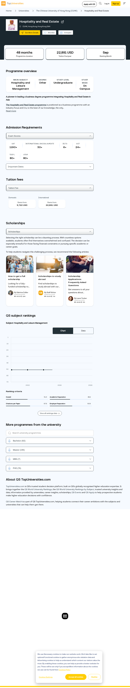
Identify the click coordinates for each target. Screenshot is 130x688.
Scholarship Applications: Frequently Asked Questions (77, 281)
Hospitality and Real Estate (39, 21)
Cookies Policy (64, 670)
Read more (11, 111)
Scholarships (14, 231)
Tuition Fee (13, 188)
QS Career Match (14, 501)
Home (9, 11)
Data (83, 330)
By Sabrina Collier (21, 292)
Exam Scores (14, 136)
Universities (24, 11)
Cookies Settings (46, 677)
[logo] (12, 3)
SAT (13, 144)
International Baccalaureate (40, 144)
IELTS (65, 144)
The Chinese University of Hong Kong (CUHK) (56, 11)
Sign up (116, 3)
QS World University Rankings (38, 489)
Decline (94, 677)
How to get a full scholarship (16, 278)
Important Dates (15, 166)
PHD (17, 468)
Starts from (22, 202)
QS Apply (90, 492)
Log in (106, 3)
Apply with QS (89, 4)
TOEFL (12, 154)
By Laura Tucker (80, 298)
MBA (16, 459)
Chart (63, 330)
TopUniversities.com (15, 486)
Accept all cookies (76, 677)
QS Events (76, 492)
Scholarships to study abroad (49, 278)
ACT (78, 144)
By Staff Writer (50, 292)
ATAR (25, 154)
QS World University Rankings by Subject (75, 489)
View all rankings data (48, 413)
